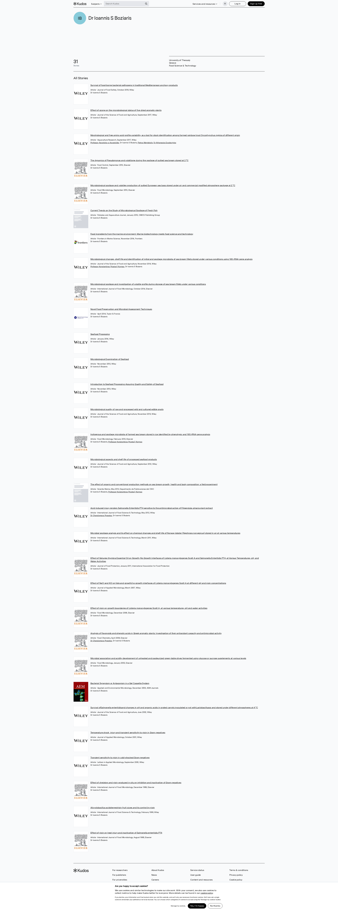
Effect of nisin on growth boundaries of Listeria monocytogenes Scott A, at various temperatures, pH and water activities (148, 608)
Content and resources (201, 879)
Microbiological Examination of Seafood (109, 359)
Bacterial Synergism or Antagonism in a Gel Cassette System (119, 683)
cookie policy (207, 893)
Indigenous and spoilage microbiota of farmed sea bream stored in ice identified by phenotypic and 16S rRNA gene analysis (150, 434)
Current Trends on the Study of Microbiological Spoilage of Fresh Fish (124, 210)
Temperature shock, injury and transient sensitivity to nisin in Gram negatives (127, 732)
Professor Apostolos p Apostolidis (104, 143)
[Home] (79, 3)
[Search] (146, 3)
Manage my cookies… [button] (178, 906)
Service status (197, 870)
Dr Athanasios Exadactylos (165, 143)
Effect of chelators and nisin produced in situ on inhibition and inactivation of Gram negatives (135, 782)
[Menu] (225, 3)
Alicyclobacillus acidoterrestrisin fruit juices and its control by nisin (122, 807)
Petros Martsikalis (145, 143)
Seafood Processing (100, 334)
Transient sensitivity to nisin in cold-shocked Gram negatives (120, 757)
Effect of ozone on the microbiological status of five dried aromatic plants (125, 110)
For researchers (119, 870)
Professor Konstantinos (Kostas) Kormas (107, 266)
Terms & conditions (238, 870)
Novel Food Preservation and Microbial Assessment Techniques (121, 309)
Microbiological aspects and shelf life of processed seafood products (123, 459)
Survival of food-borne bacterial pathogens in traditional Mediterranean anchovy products (134, 85)
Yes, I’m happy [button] (197, 906)
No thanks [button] (215, 906)
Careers (155, 879)
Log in (238, 3)
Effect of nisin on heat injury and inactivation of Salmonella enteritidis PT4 (126, 832)
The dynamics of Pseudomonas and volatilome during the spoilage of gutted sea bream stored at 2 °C (139, 160)
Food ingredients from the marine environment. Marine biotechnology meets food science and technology (141, 234)
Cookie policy (235, 879)
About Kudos (157, 870)
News (154, 875)
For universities (119, 879)
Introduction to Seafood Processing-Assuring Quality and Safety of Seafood (126, 384)
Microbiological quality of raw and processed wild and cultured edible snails (126, 409)
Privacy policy (236, 875)
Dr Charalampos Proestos (101, 515)
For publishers (119, 875)
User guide (195, 875)
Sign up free (256, 3)
